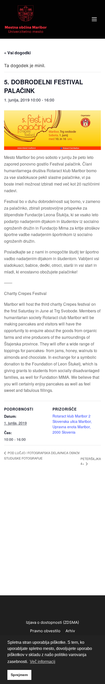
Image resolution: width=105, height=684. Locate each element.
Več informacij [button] (42, 661)
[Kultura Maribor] (25, 19)
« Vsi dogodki (17, 53)
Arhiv (70, 630)
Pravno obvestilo (45, 630)
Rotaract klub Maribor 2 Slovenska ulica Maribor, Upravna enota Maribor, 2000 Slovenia (72, 424)
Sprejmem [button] (19, 675)
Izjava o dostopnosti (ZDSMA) (52, 622)
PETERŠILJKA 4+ (91, 461)
